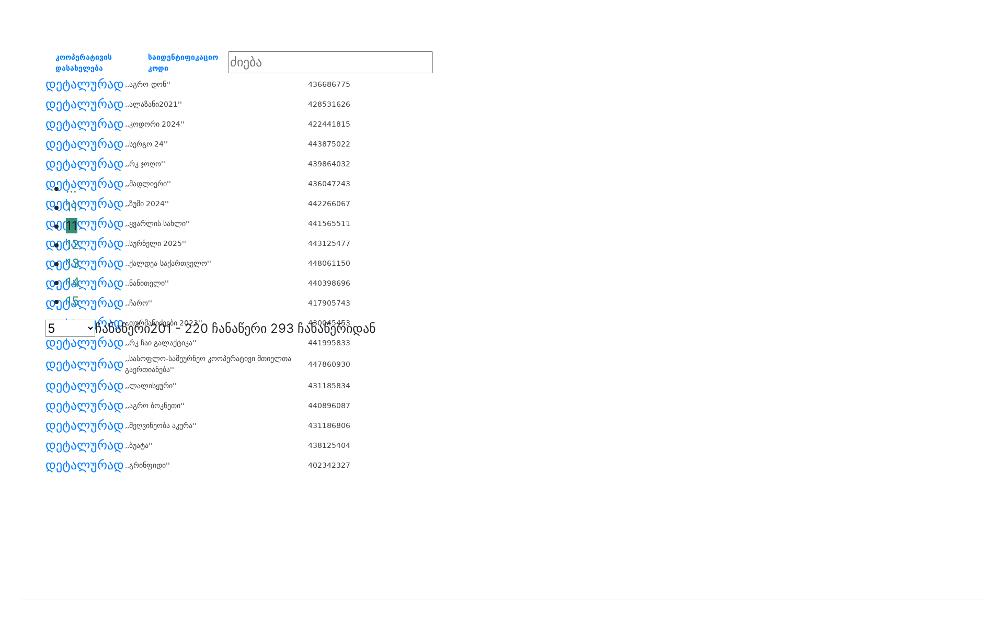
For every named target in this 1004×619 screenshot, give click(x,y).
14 (72, 282)
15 (72, 301)
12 (72, 244)
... (71, 188)
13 (72, 263)
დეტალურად (84, 84)
